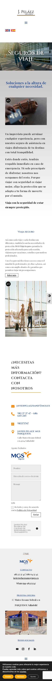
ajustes (23, 672)
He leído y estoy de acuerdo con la (25, 509)
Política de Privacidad (27, 510)
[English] (7, 30)
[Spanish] (14, 30)
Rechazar (20, 677)
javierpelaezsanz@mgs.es (26, 578)
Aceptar (8, 677)
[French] (10, 30)
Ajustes (33, 677)
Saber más (11, 275)
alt (8, 100)
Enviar (36, 514)
